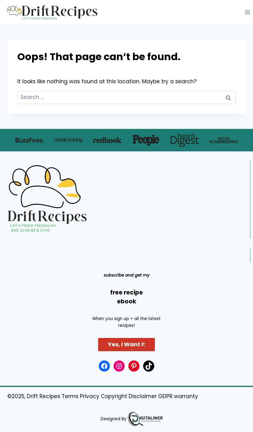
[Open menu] (247, 12)
